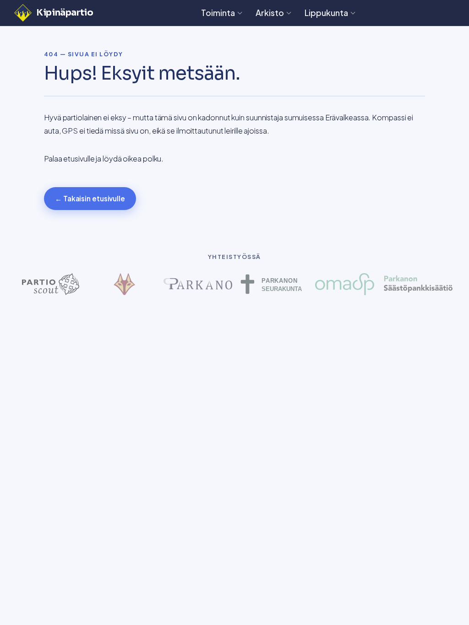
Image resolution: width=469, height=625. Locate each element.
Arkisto (270, 13)
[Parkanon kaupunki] (197, 284)
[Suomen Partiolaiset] (50, 284)
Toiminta (218, 13)
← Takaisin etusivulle (90, 198)
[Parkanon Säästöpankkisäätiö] (418, 284)
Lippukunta (326, 13)
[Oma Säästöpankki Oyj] (344, 284)
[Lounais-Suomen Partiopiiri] (124, 284)
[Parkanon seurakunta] (271, 284)
